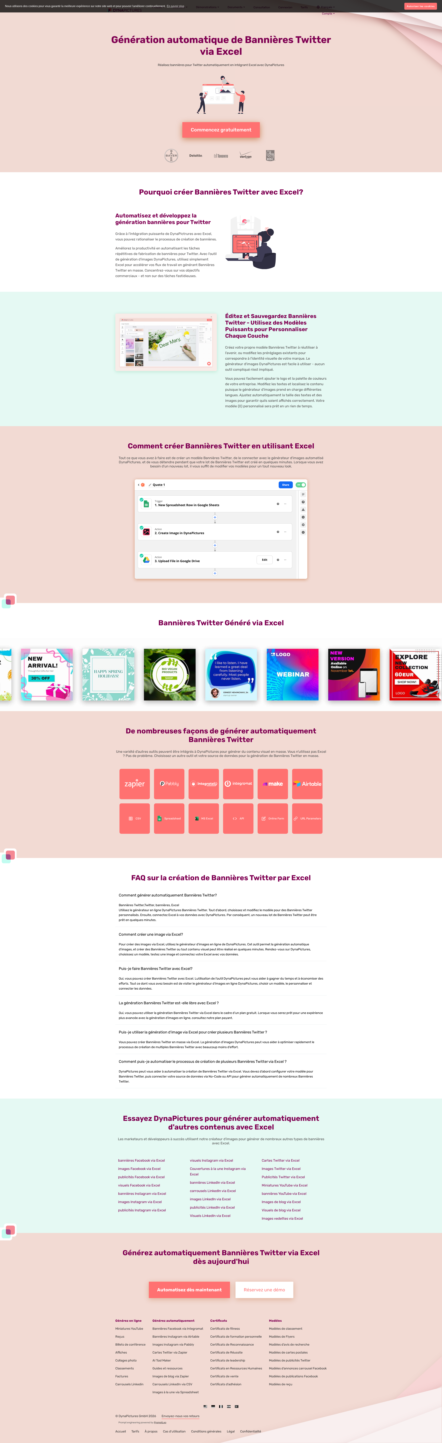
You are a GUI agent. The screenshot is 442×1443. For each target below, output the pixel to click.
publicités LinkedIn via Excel (212, 1207)
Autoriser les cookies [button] (421, 6)
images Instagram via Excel (140, 1202)
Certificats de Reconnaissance (232, 1344)
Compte (327, 13)
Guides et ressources (167, 1368)
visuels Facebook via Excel (139, 1185)
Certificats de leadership (227, 1360)
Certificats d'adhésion (225, 1384)
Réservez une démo (264, 1290)
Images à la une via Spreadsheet (175, 1392)
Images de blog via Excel (281, 1202)
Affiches (121, 1352)
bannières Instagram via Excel (142, 1194)
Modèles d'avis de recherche (289, 1344)
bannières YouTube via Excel (284, 1194)
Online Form (276, 818)
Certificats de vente (224, 1376)
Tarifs (135, 1431)
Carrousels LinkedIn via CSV (172, 1384)
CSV (138, 818)
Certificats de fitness (225, 1329)
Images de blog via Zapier (170, 1376)
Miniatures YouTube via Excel (285, 1185)
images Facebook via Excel (139, 1169)
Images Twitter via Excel (281, 1169)
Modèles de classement (285, 1329)
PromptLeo (160, 1422)
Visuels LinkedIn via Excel (210, 1216)
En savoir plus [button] (175, 6)
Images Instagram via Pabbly (173, 1344)
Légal (231, 1431)
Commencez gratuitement (221, 130)
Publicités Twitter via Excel (283, 1177)
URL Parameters (310, 818)
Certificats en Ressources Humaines (236, 1368)
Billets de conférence (130, 1344)
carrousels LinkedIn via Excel (213, 1191)
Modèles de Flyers (282, 1336)
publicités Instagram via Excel (142, 1210)
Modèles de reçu (280, 1384)
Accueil (120, 1431)
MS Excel (207, 818)
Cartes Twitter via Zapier (169, 1352)
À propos (151, 1431)
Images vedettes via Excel (282, 1218)
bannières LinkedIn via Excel (212, 1182)
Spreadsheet (172, 818)
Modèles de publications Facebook (293, 1376)
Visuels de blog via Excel (281, 1210)
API (242, 818)
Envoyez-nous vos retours (180, 1416)
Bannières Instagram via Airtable (175, 1336)
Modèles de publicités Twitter (289, 1360)
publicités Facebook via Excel (141, 1177)
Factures (121, 1376)
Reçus (119, 1336)
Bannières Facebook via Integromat (177, 1329)
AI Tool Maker (161, 1360)
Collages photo (126, 1360)
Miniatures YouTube (129, 1329)
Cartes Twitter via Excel (281, 1160)
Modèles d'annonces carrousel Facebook (298, 1368)
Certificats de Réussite (226, 1352)
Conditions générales (206, 1431)
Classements (124, 1368)
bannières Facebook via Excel (141, 1160)
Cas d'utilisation (174, 1431)
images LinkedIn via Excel (210, 1199)
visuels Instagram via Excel (211, 1160)
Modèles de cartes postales (288, 1352)
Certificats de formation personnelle (236, 1336)
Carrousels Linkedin (129, 1384)
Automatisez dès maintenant (189, 1290)
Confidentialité (250, 1431)
